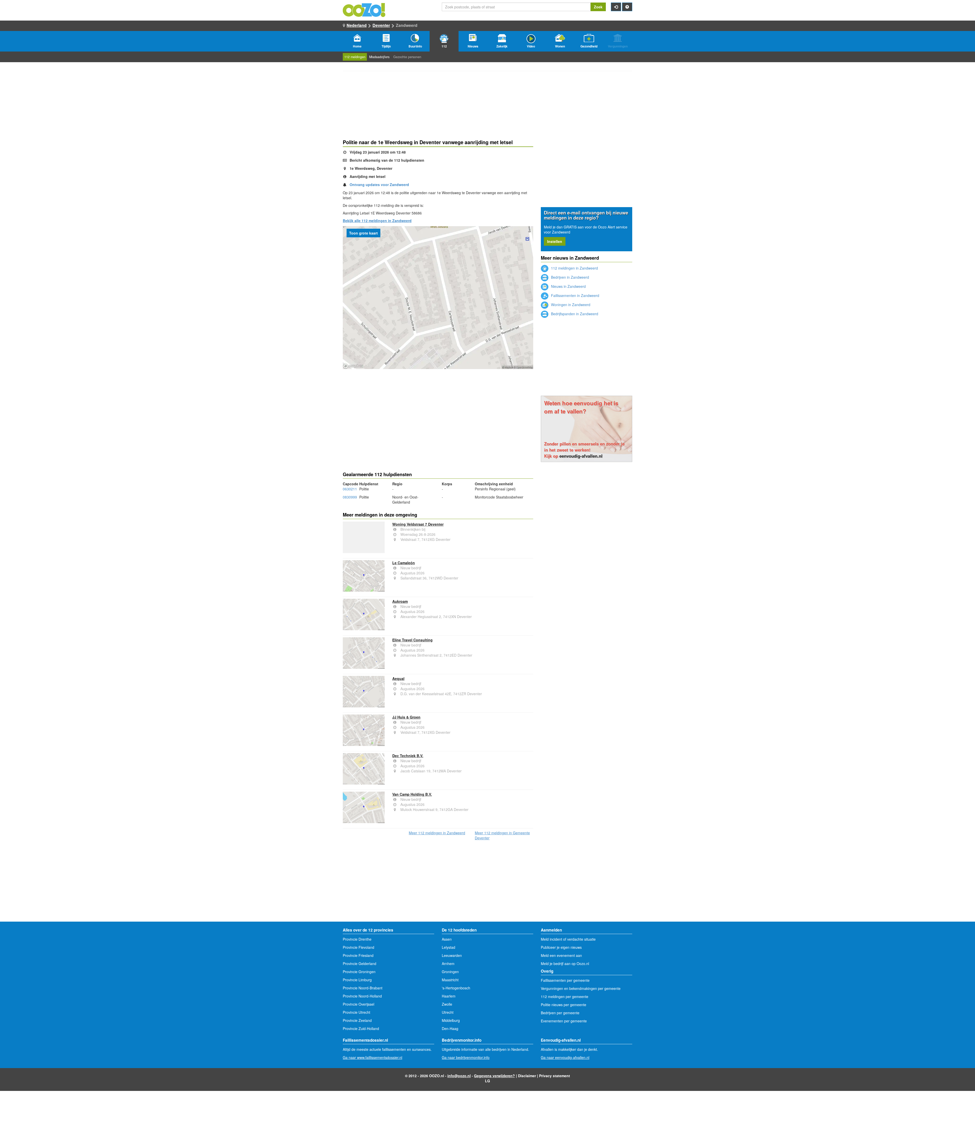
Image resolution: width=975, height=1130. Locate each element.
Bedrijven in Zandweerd (569, 277)
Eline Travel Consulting (412, 639)
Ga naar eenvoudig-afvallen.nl (565, 1057)
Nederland (357, 25)
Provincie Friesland (358, 955)
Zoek (598, 6)
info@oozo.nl (459, 1075)
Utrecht (447, 1012)
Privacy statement (554, 1075)
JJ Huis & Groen (406, 717)
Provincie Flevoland (358, 947)
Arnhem (448, 963)
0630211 (350, 488)
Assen (447, 939)
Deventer (381, 25)
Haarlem (449, 996)
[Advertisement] (438, 409)
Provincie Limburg (357, 979)
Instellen (554, 241)
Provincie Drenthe (357, 939)
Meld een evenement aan (561, 955)
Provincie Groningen (359, 971)
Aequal (398, 678)
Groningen (450, 971)
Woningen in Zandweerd (570, 304)
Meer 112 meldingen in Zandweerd (437, 832)
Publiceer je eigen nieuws (561, 947)
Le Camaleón (403, 562)
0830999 (350, 497)
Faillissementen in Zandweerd (574, 295)
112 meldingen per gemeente (564, 996)
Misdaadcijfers (379, 57)
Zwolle (447, 1004)
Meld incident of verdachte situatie (568, 939)
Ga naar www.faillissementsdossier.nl (372, 1057)
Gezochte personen (407, 57)
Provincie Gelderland (359, 963)
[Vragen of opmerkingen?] (627, 7)
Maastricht (450, 979)
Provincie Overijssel (358, 1004)
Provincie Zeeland (357, 1020)
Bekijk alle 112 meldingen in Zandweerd (377, 220)
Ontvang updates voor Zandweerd (379, 184)
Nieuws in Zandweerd (568, 286)
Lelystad (448, 947)
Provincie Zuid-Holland (361, 1028)
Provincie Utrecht (356, 1012)
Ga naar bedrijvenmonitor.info (466, 1057)
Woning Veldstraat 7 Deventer (418, 524)
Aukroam (400, 601)
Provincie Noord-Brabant (362, 987)
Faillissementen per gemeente (565, 980)
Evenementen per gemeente (564, 1020)
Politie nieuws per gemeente (563, 1004)
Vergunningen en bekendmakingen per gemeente (581, 988)
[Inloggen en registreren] (616, 7)
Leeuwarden (452, 955)
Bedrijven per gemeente (560, 1012)
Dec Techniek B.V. (407, 755)
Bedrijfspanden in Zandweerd (574, 313)
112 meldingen (354, 57)
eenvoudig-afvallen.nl (581, 456)
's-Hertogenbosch (456, 987)
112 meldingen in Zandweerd (574, 268)
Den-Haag (450, 1028)
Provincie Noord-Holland (362, 996)
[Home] (364, 9)
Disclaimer (527, 1075)
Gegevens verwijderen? (494, 1075)
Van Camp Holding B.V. (412, 794)
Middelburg (451, 1020)
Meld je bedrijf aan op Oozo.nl (565, 963)
